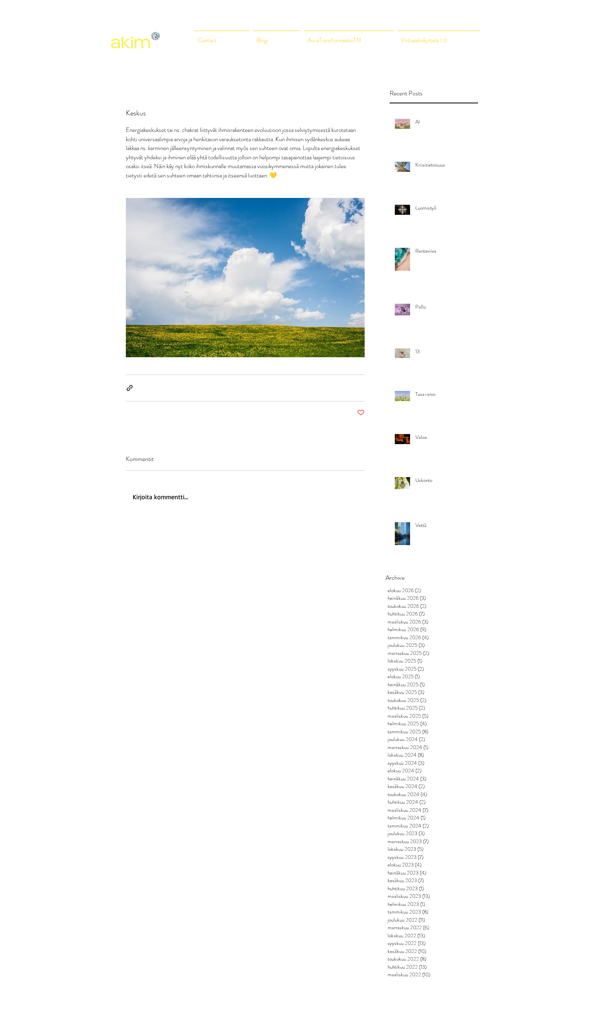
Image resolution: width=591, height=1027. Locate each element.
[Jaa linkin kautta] (129, 388)
